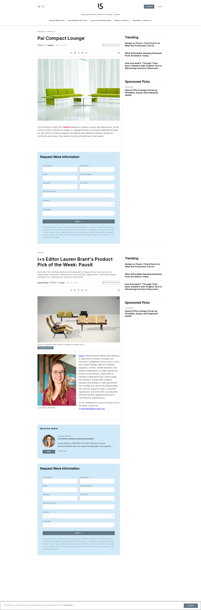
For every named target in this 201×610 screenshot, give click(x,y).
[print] (119, 53)
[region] (100, 605)
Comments (47, 210)
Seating (40, 252)
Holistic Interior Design (101, 20)
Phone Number (86, 174)
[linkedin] (75, 53)
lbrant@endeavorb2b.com (93, 409)
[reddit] (82, 53)
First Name (48, 166)
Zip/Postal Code (49, 191)
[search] (43, 6)
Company (46, 183)
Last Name (85, 166)
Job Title (84, 183)
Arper (62, 282)
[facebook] (71, 53)
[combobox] (79, 204)
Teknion (50, 45)
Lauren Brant (43, 282)
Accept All (190, 605)
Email (45, 174)
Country (46, 200)
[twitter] (79, 53)
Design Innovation (57, 20)
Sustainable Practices (77, 20)
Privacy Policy (68, 605)
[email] (86, 53)
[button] (39, 6)
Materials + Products (142, 20)
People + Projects (122, 20)
